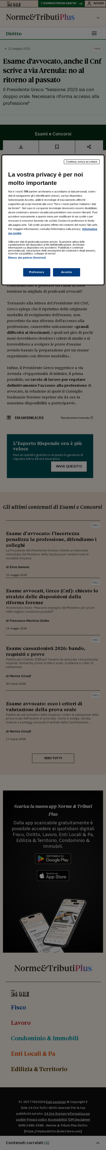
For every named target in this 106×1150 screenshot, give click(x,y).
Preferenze (36, 272)
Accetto (66, 272)
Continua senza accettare (82, 161)
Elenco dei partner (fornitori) (27, 257)
